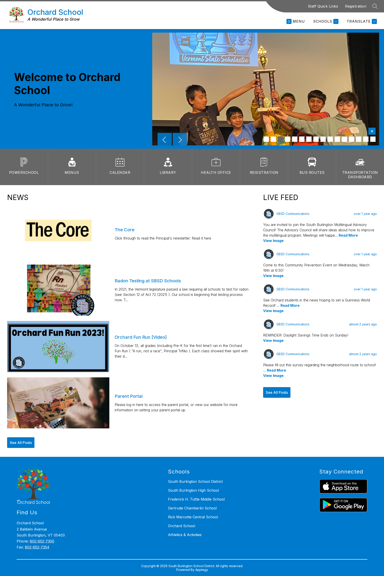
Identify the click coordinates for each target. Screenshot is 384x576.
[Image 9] (323, 139)
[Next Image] (180, 140)
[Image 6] (301, 139)
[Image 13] (351, 139)
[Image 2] (273, 139)
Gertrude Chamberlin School (192, 508)
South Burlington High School (193, 490)
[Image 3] (280, 139)
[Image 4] (287, 139)
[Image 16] (373, 139)
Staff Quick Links (323, 6)
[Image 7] (309, 139)
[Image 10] (330, 139)
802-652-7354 (37, 547)
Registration (355, 6)
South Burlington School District (195, 481)
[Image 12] (344, 139)
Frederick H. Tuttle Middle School (196, 499)
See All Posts (21, 442)
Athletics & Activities (185, 534)
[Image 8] (316, 139)
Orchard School (181, 526)
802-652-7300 (42, 541)
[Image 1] (266, 139)
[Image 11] (337, 139)
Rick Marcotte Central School (193, 517)
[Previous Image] (165, 140)
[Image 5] (294, 139)
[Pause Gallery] (372, 132)
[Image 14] (358, 139)
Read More (348, 235)
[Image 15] (365, 139)
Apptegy (201, 570)
